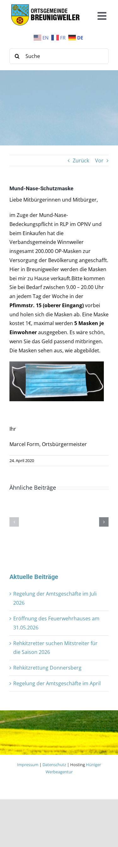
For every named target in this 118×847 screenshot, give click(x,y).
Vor (99, 160)
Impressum (27, 764)
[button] (14, 522)
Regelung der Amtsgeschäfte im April (57, 683)
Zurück (81, 160)
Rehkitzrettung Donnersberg (47, 667)
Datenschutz (54, 764)
